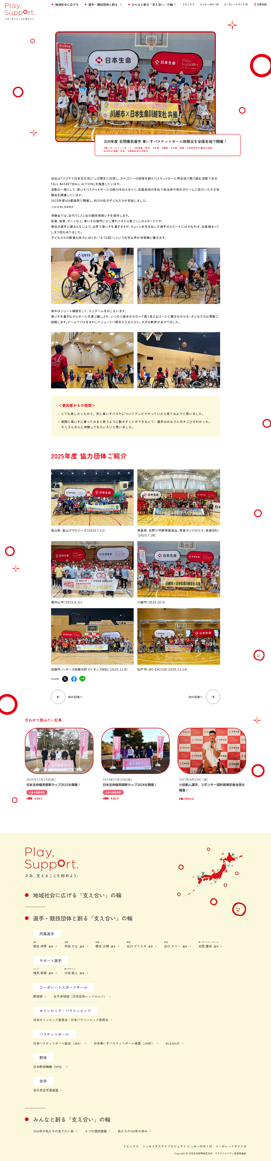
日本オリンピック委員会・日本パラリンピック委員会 (70, 1019)
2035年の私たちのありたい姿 (53, 1131)
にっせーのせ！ (208, 4)
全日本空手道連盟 (45, 1090)
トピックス (188, 4)
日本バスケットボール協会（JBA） (58, 1043)
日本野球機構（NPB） (48, 1066)
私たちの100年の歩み (132, 1131)
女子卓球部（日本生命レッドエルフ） (80, 996)
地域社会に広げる (67, 4)
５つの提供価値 (96, 1131)
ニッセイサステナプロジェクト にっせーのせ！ (175, 1146)
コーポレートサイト (234, 4)
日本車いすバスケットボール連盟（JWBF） (124, 1043)
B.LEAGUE (173, 1043)
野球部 (38, 996)
